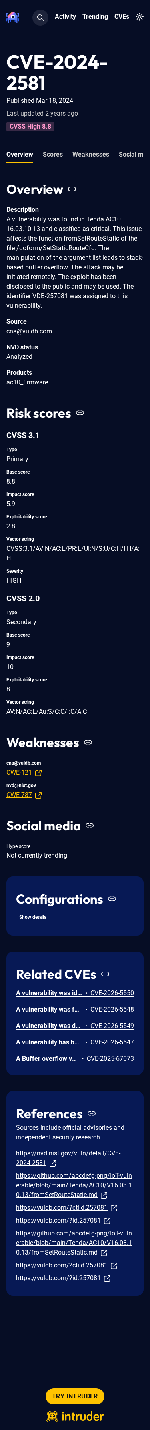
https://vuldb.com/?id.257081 (58, 1220)
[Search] (40, 18)
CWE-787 (19, 795)
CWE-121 (19, 772)
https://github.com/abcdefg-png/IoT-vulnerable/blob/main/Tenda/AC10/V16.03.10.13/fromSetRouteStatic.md (74, 1185)
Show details (32, 917)
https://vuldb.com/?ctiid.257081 (62, 1207)
